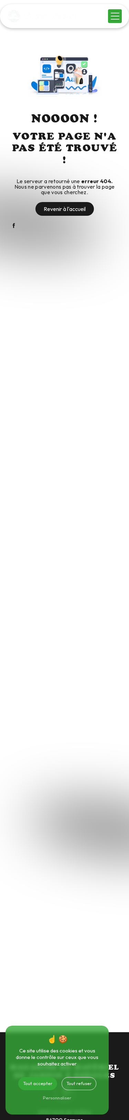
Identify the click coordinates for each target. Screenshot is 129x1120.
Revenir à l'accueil (65, 208)
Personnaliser (57, 1097)
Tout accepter (37, 1083)
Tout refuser (79, 1083)
